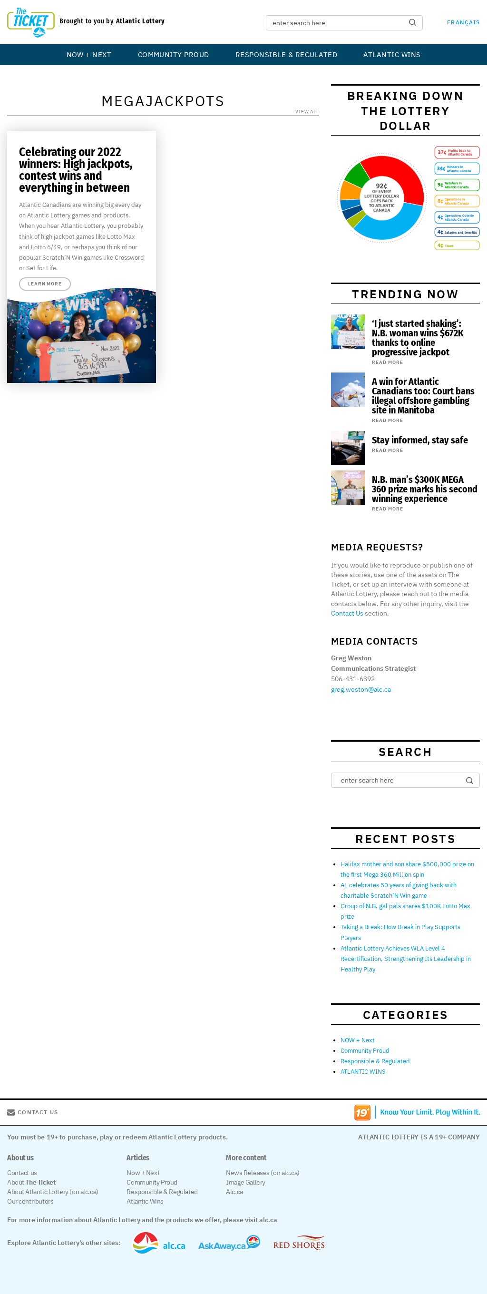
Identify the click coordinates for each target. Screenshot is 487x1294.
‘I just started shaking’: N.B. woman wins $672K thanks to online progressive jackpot (418, 338)
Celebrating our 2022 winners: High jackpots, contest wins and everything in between (76, 170)
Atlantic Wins (145, 1201)
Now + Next (143, 1172)
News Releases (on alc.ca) (263, 1172)
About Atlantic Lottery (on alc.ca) (52, 1191)
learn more (45, 284)
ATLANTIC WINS (391, 54)
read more (387, 362)
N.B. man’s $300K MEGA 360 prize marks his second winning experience (424, 489)
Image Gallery (245, 1182)
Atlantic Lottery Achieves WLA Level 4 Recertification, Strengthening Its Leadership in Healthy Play (406, 958)
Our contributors (30, 1201)
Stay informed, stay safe (420, 440)
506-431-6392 (353, 679)
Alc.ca (234, 1191)
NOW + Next (89, 54)
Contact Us (347, 613)
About (31, 1182)
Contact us (22, 1172)
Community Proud (173, 54)
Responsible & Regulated (286, 54)
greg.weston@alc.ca (361, 689)
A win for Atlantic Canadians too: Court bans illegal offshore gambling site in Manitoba (423, 396)
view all (307, 111)
